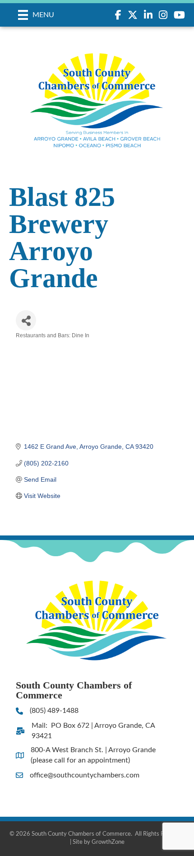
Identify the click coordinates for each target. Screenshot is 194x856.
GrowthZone (108, 842)
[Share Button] (26, 320)
